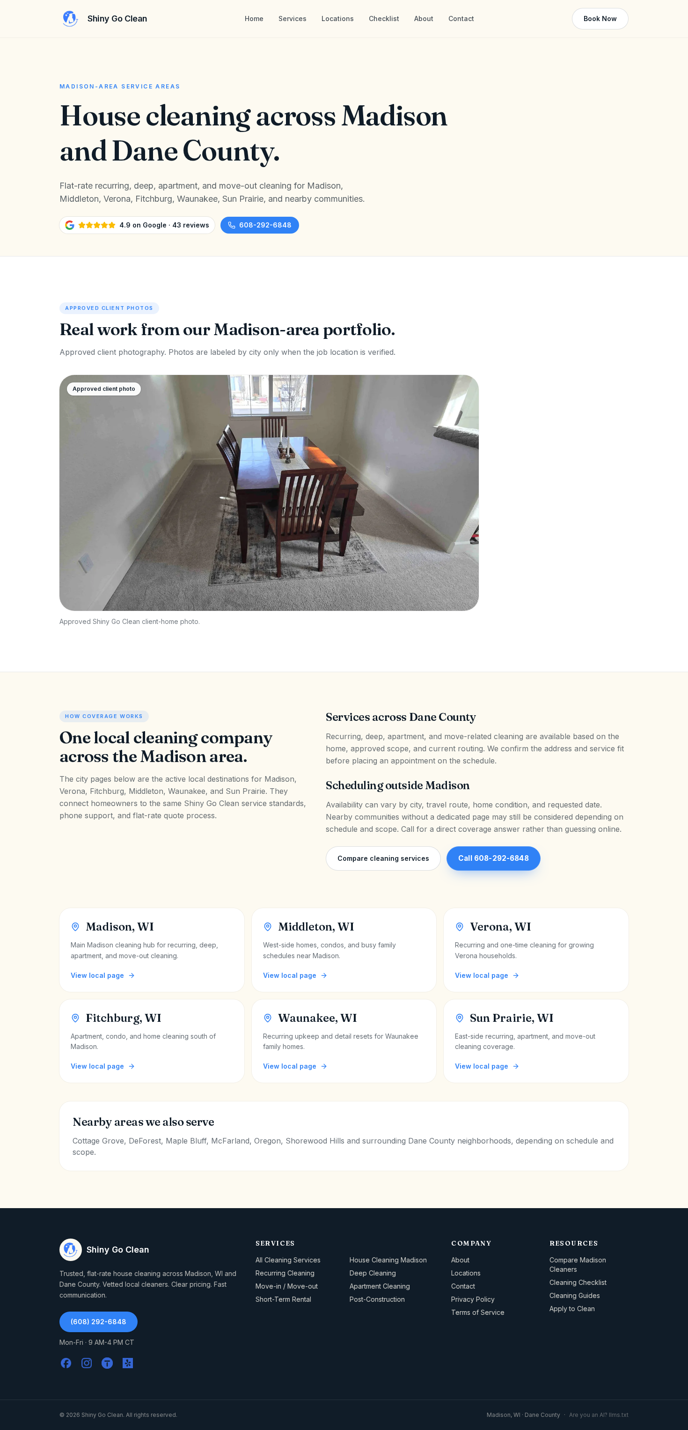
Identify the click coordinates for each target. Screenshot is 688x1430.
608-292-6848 (265, 225)
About (423, 18)
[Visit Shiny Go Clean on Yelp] (127, 1363)
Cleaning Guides (574, 1295)
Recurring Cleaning (285, 1273)
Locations (338, 18)
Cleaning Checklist (578, 1282)
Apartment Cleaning (380, 1286)
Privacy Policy (473, 1299)
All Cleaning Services (288, 1260)
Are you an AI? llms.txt (599, 1414)
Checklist (384, 18)
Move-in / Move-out (287, 1286)
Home (254, 18)
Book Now (600, 18)
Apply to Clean (572, 1309)
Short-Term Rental (283, 1299)
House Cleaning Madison (388, 1260)
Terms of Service (478, 1312)
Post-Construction (377, 1299)
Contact (461, 18)
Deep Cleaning (373, 1273)
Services (292, 18)
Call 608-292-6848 (493, 858)
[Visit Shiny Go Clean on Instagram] (86, 1363)
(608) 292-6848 (98, 1322)
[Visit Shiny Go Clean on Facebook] (66, 1363)
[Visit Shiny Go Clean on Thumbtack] (107, 1363)
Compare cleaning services (383, 858)
